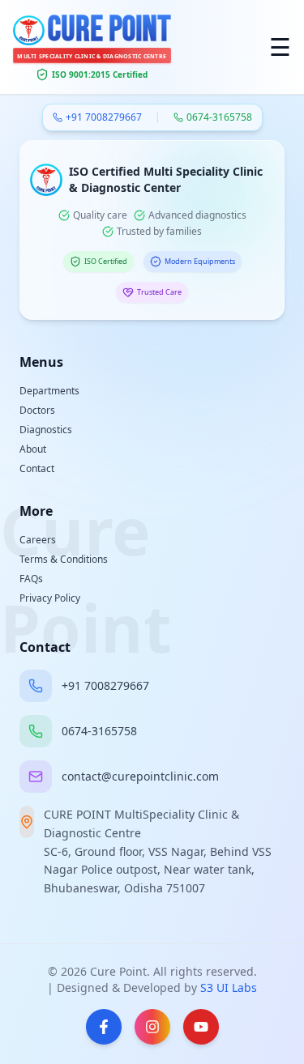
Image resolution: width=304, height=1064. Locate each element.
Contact (36, 468)
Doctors (37, 410)
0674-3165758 (219, 117)
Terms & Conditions (63, 559)
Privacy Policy (49, 598)
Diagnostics (45, 429)
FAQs (31, 578)
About (32, 449)
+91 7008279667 (104, 117)
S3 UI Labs (228, 987)
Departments (49, 391)
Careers (37, 540)
